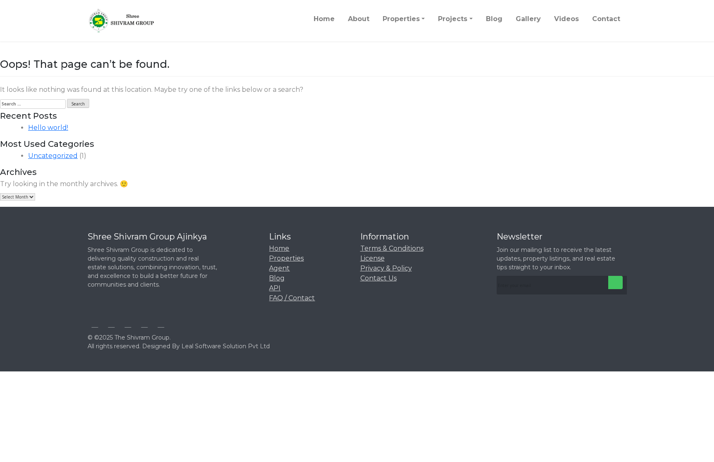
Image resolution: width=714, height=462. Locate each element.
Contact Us (378, 278)
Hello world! (48, 128)
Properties (286, 258)
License (372, 258)
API (275, 288)
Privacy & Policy (386, 268)
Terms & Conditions (392, 248)
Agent (279, 268)
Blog (277, 278)
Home (279, 248)
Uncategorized (53, 156)
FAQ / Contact (292, 298)
